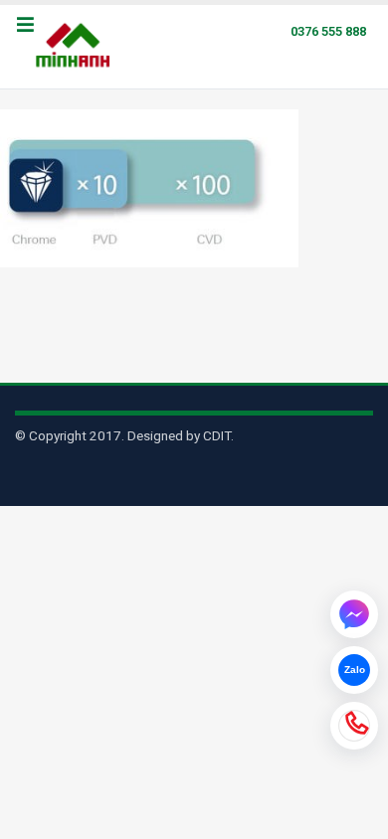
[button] (25, 26)
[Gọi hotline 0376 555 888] (354, 726)
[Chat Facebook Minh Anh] (354, 614)
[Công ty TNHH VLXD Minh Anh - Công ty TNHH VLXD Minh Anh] (75, 47)
